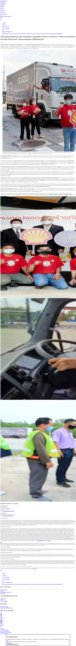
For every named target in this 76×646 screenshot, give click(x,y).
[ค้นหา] (38, 19)
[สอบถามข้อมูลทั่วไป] (38, 17)
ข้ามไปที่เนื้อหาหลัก (3, 1)
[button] (38, 7)
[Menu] (38, 20)
